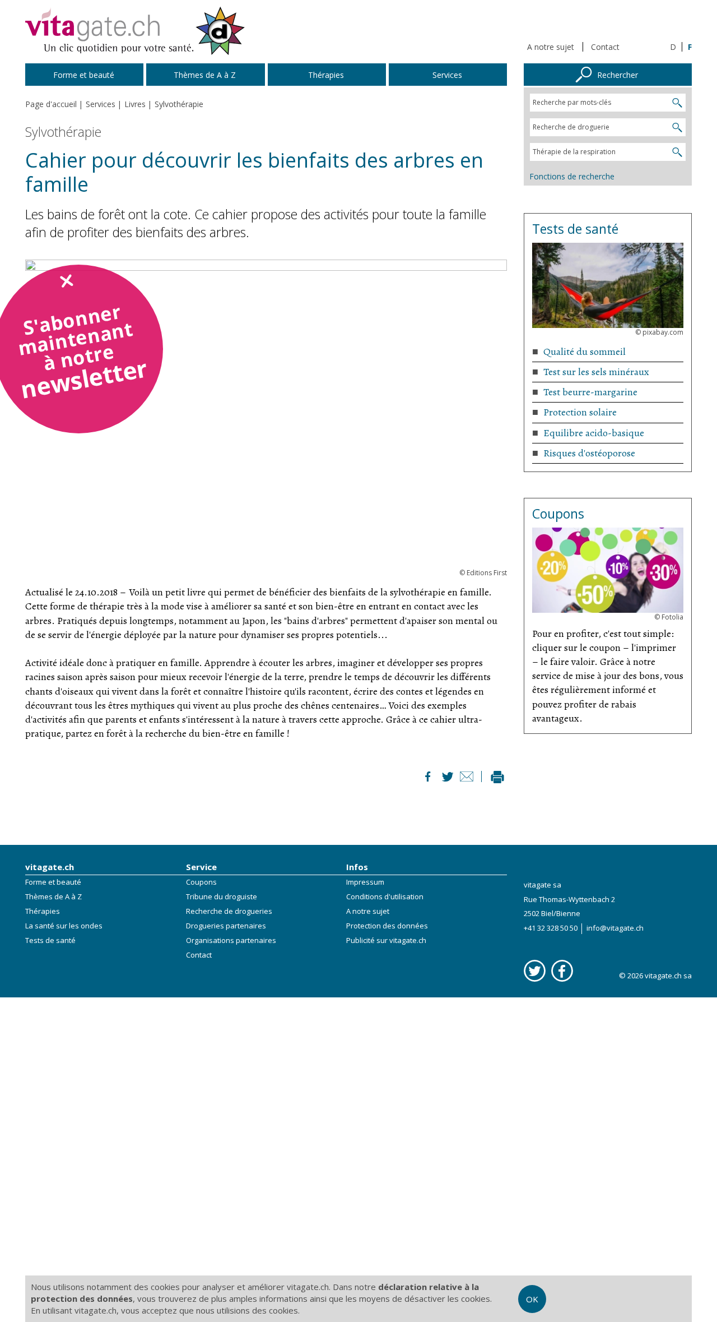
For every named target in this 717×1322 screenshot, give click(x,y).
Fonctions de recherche (571, 176)
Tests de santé (50, 940)
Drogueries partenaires (226, 926)
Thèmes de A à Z (53, 896)
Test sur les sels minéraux (596, 371)
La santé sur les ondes (64, 926)
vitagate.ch (49, 866)
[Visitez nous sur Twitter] (535, 971)
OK (532, 1299)
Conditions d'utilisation (384, 896)
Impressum (365, 882)
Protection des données (387, 926)
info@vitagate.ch (615, 928)
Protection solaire (580, 412)
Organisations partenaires (231, 940)
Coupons (201, 882)
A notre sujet (550, 47)
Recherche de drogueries (229, 911)
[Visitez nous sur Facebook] (562, 971)
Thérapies (42, 911)
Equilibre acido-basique (593, 433)
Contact (605, 47)
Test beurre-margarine (590, 392)
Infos (357, 866)
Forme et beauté (53, 882)
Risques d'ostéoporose (589, 453)
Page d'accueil (51, 104)
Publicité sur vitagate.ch (386, 940)
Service (201, 866)
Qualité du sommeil (584, 351)
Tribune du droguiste (221, 896)
